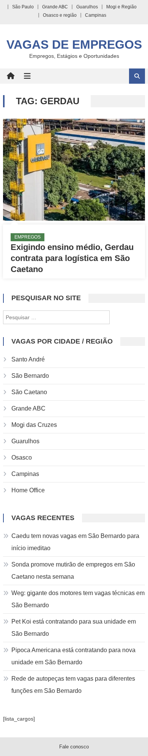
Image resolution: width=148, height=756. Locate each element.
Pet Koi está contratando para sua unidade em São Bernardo (73, 627)
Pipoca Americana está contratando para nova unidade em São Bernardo (73, 656)
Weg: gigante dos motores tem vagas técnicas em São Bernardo (78, 599)
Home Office (28, 490)
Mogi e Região (121, 7)
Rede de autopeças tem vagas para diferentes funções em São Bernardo (73, 684)
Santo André (28, 359)
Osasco (21, 457)
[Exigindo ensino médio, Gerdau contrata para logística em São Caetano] (74, 170)
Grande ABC (55, 7)
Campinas (95, 15)
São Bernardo (30, 375)
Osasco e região (60, 15)
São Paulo (23, 7)
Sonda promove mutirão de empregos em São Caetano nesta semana (73, 570)
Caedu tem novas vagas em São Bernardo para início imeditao (75, 542)
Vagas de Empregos (74, 44)
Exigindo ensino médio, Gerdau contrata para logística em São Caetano (72, 258)
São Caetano (29, 392)
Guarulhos (87, 7)
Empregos (27, 237)
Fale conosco (74, 747)
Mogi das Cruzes (34, 425)
